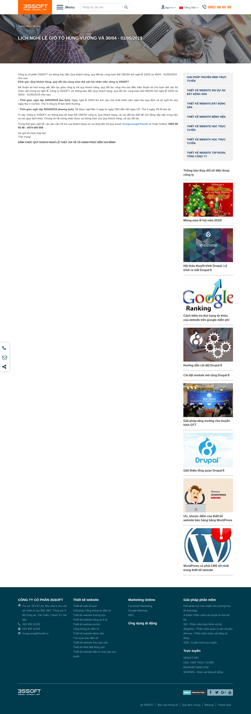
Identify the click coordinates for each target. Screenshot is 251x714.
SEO (131, 615)
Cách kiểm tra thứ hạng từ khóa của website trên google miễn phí (206, 317)
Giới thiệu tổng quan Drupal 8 (203, 470)
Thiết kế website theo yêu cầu (90, 642)
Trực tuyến (191, 651)
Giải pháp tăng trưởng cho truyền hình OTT (206, 423)
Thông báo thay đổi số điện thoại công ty (206, 172)
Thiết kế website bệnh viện (206, 116)
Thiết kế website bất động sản (206, 105)
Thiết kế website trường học (89, 615)
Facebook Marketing (140, 605)
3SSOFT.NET (191, 657)
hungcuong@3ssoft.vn (35, 633)
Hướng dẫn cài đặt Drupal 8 (202, 365)
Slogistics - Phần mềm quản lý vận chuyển (208, 628)
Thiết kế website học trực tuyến (206, 128)
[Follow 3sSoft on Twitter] (217, 692)
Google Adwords (137, 610)
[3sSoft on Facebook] (210, 692)
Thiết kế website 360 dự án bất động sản (206, 92)
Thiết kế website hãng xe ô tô (90, 619)
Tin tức (36, 26)
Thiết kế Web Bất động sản (89, 647)
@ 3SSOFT (147, 704)
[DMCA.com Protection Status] (194, 692)
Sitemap (209, 704)
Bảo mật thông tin (168, 704)
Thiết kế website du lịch (86, 624)
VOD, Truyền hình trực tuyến (200, 642)
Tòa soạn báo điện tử (85, 637)
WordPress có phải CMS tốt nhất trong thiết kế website (206, 568)
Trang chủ (24, 26)
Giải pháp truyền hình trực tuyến (206, 79)
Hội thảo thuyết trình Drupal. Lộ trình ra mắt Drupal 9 (205, 268)
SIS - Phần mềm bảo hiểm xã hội (202, 624)
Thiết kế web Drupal (84, 605)
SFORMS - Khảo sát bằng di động (203, 672)
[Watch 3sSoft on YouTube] (230, 692)
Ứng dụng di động (142, 623)
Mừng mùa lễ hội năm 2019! (202, 220)
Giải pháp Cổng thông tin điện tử (92, 610)
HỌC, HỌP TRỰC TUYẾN (198, 662)
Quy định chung (191, 704)
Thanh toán (224, 704)
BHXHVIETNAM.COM (196, 667)
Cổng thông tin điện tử (86, 628)
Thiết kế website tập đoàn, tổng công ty (206, 154)
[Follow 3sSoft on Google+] (223, 692)
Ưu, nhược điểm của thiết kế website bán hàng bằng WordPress (207, 518)
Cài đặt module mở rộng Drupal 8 (206, 375)
